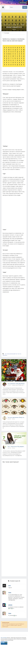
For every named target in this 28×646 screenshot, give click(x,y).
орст (9, 585)
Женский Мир (4, 637)
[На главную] (8, 2)
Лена (9, 592)
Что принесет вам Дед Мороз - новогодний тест (16, 383)
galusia (10, 605)
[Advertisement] (14, 129)
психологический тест (12, 353)
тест (6, 353)
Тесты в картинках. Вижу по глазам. (16, 417)
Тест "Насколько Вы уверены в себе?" (16, 446)
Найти (24, 7)
